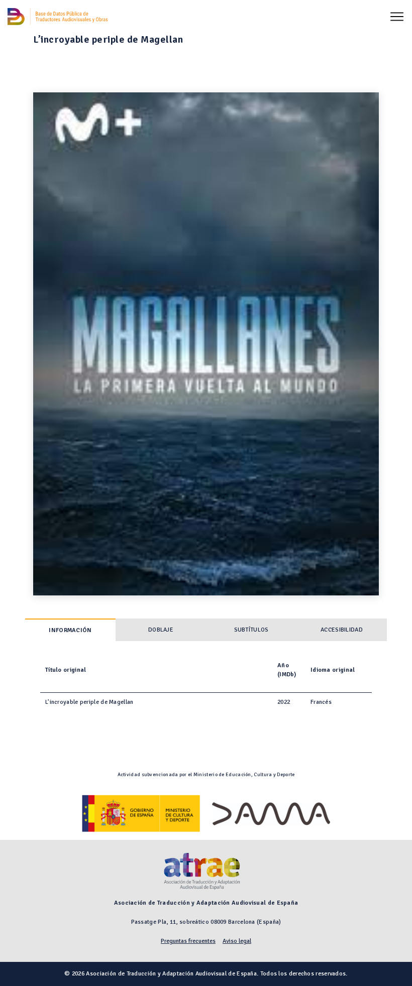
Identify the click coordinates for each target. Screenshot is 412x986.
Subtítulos (251, 630)
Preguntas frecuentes (188, 941)
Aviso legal (237, 941)
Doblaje (160, 630)
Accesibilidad (342, 630)
